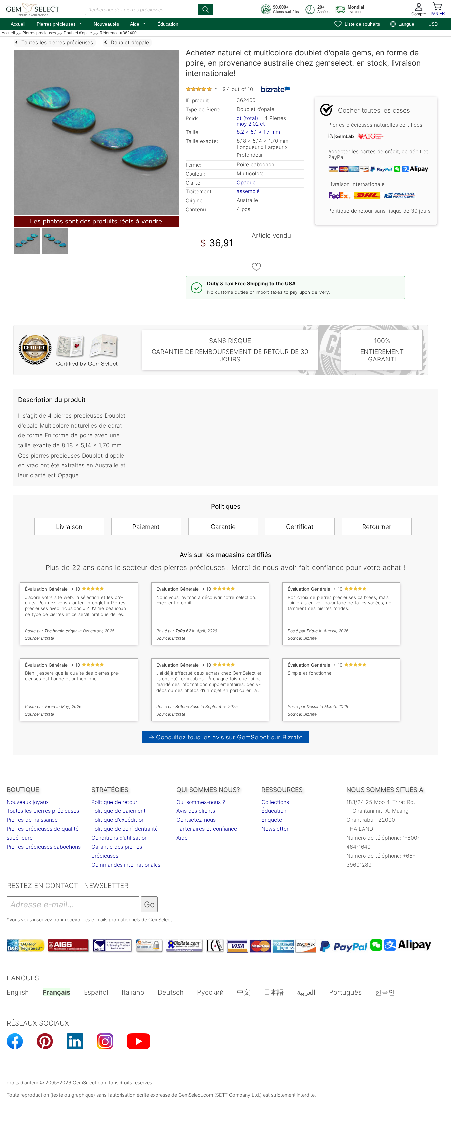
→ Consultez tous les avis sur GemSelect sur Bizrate (225, 737)
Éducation (167, 24)
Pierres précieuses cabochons (44, 846)
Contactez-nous (196, 819)
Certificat (300, 527)
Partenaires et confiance (206, 828)
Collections (275, 802)
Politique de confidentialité (124, 828)
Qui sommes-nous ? (200, 802)
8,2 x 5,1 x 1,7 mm (258, 132)
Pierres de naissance (32, 819)
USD (433, 24)
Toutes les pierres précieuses (43, 810)
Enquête (271, 819)
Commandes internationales (125, 864)
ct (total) (247, 118)
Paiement (146, 527)
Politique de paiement (118, 810)
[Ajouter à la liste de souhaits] (256, 267)
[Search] (205, 9)
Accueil (18, 24)
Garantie (223, 527)
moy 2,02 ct (251, 124)
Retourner (376, 527)
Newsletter (275, 828)
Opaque (246, 182)
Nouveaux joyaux (28, 802)
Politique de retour (114, 802)
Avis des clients (195, 810)
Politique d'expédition (118, 819)
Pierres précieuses (60, 23)
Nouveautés (106, 24)
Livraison (69, 527)
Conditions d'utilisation (119, 837)
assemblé (248, 191)
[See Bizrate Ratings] (276, 89)
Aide (138, 23)
